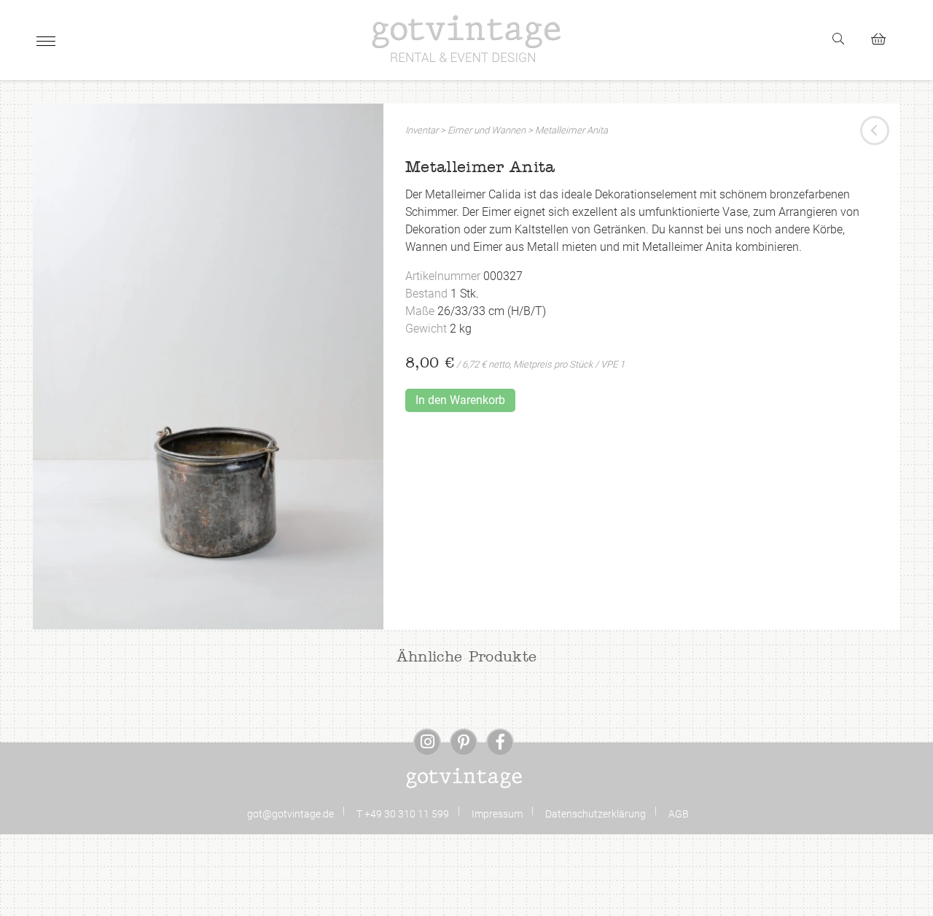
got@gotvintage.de (290, 814)
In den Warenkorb (460, 400)
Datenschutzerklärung (595, 814)
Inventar (421, 130)
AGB (678, 814)
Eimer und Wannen (487, 130)
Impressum (497, 814)
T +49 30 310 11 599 (402, 814)
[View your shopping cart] (884, 37)
